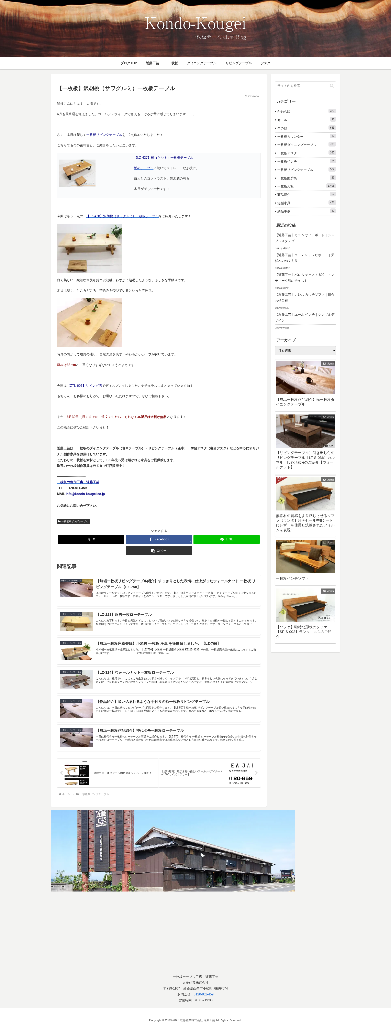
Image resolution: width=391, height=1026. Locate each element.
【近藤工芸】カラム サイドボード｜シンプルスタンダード (304, 238)
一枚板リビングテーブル (75, 521)
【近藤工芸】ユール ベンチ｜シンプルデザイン (304, 317)
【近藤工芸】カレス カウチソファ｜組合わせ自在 (304, 297)
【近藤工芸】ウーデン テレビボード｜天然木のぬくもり (304, 258)
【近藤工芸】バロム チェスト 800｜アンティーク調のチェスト (304, 277)
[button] (159, 550)
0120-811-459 (204, 994)
